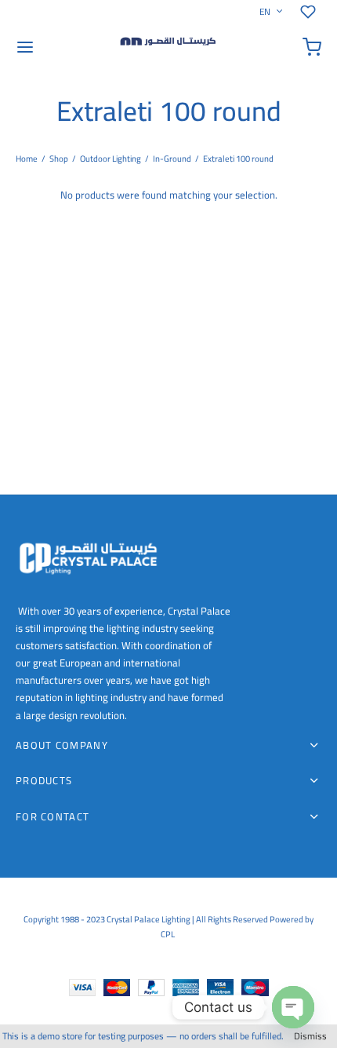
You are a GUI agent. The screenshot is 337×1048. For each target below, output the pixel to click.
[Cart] (312, 47)
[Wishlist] (310, 12)
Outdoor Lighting (110, 158)
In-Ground (172, 158)
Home (27, 158)
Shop (58, 158)
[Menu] (25, 47)
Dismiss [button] (310, 1036)
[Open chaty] (293, 1007)
